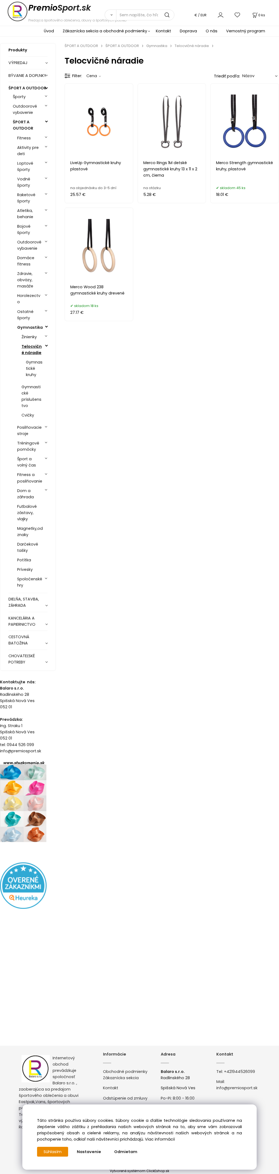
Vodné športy (23, 182)
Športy (19, 96)
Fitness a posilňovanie (29, 478)
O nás (211, 31)
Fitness (24, 138)
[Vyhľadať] (110, 15)
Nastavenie (89, 1151)
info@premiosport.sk (236, 1088)
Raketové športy (26, 198)
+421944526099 (239, 1071)
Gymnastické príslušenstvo (31, 396)
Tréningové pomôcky (28, 446)
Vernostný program (245, 31)
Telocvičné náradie (32, 349)
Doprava (188, 31)
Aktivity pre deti (28, 150)
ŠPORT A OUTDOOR (27, 88)
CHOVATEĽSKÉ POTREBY (21, 659)
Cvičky (28, 415)
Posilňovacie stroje (29, 430)
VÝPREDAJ (18, 62)
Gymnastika (30, 327)
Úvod (49, 31)
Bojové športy (24, 229)
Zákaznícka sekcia (121, 1078)
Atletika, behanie (25, 214)
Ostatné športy (25, 315)
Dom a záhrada (25, 494)
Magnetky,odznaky (30, 531)
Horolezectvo (28, 299)
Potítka (24, 560)
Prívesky (25, 569)
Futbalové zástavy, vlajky (27, 513)
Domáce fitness (25, 261)
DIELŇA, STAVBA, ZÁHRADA (23, 602)
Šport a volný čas (26, 462)
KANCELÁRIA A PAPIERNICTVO (21, 621)
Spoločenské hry (29, 582)
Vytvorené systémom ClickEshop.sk (139, 1171)
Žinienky (29, 337)
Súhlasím (53, 1151)
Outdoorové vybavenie (25, 109)
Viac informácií (160, 1139)
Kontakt (163, 31)
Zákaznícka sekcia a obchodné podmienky (105, 31)
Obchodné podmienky (125, 1071)
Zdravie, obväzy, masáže (25, 280)
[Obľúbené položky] (238, 14)
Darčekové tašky (27, 547)
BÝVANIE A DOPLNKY (27, 75)
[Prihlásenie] (220, 14)
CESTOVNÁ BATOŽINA (18, 640)
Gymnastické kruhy (34, 368)
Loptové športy (25, 166)
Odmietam (125, 1151)
